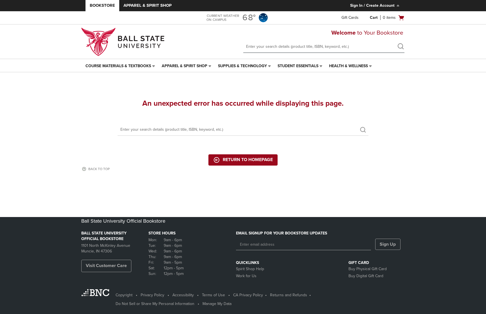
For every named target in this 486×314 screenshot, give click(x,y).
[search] (400, 47)
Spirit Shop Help (250, 268)
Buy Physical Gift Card (367, 268)
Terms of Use (213, 295)
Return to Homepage (248, 159)
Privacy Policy (152, 295)
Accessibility (183, 295)
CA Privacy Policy (248, 295)
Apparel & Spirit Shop (147, 5)
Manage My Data (216, 303)
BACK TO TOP (99, 169)
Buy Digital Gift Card (365, 276)
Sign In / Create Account (372, 5)
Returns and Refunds (288, 295)
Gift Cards (350, 17)
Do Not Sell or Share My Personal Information (155, 303)
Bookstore (102, 5)
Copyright (124, 295)
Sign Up (388, 244)
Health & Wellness (348, 66)
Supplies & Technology (242, 66)
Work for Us (246, 276)
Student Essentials (298, 66)
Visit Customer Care (106, 265)
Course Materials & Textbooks (118, 66)
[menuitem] (121, 66)
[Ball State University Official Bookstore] (123, 42)
